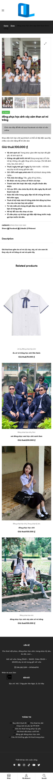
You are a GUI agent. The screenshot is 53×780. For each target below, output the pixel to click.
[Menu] (3, 10)
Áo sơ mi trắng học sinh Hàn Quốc (26, 353)
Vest (33, 432)
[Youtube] (34, 765)
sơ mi (19, 349)
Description (7, 238)
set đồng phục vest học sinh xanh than (26, 436)
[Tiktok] (29, 765)
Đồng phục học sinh (18, 225)
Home (6, 26)
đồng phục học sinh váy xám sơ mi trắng (26, 619)
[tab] (26, 238)
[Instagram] (24, 765)
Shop (13, 26)
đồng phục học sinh (26, 528)
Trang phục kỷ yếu (34, 524)
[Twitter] (39, 765)
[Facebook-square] (19, 765)
